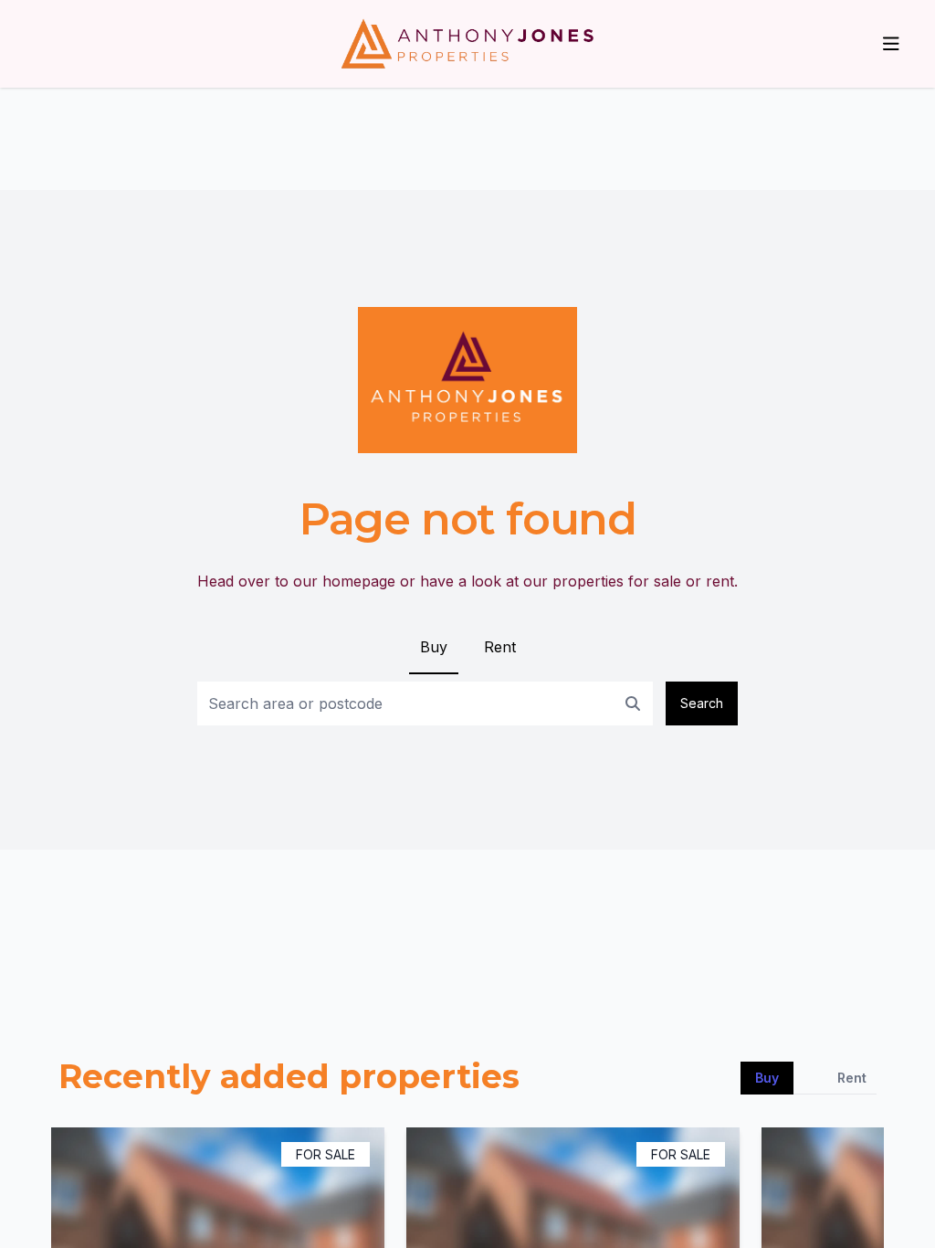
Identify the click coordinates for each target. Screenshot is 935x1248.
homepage (358, 581)
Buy (433, 647)
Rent (500, 647)
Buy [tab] (767, 1077)
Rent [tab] (852, 1077)
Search (701, 703)
